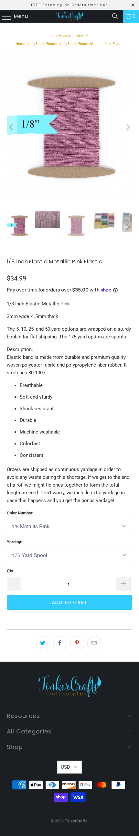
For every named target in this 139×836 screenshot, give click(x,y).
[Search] (115, 16)
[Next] (127, 127)
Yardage (14, 541)
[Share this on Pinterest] (77, 643)
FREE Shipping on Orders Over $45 (69, 5)
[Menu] (3, 16)
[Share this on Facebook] (60, 643)
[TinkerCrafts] (69, 16)
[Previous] (11, 127)
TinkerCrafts (76, 821)
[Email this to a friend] (94, 643)
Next (80, 36)
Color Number (20, 513)
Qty (10, 570)
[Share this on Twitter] (43, 643)
